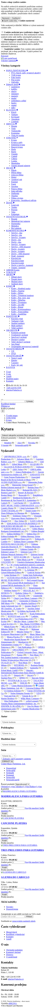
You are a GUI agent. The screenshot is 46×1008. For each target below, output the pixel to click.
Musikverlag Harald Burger (15, 639)
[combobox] (21, 722)
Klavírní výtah (17, 319)
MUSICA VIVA (32, 637)
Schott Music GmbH (9, 670)
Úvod (8, 372)
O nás (8, 374)
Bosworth (23, 495)
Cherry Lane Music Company (26, 598)
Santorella (34, 668)
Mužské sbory (17, 281)
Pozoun (14, 210)
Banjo (13, 152)
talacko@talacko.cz (16, 979)
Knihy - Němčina (18, 300)
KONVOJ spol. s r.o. (16, 616)
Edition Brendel (37, 531)
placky (14, 91)
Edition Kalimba (7, 536)
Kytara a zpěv (16, 142)
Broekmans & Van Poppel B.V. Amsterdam (18, 500)
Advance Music (23, 459)
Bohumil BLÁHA (30, 490)
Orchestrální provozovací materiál (24, 346)
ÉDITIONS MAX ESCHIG (12, 544)
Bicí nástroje (16, 228)
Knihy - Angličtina (18, 314)
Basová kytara (17, 147)
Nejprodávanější (21, 445)
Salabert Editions (17, 668)
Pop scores (15, 80)
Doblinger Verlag (20, 516)
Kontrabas (15, 133)
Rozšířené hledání (8, 404)
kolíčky (14, 89)
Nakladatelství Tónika (10, 645)
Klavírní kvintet (17, 261)
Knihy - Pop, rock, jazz (20, 298)
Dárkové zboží (12, 84)
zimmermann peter (8, 709)
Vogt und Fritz (10, 696)
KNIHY (9, 286)
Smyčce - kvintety (18, 244)
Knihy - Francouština (19, 312)
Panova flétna (16, 189)
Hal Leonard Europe (35, 580)
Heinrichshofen (35, 588)
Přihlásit (29, 917)
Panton (19, 655)
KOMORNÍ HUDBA (15, 230)
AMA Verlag (17, 469)
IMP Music (5, 603)
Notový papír (16, 358)
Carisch (4, 503)
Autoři (8, 376)
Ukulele (14, 154)
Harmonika (15, 223)
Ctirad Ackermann (27, 508)
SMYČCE (10, 124)
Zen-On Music (33, 706)
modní (13, 98)
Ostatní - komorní (18, 268)
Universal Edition (33, 688)
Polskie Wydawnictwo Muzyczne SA (16, 660)
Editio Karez (35, 526)
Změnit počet (6, 808)
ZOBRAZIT (7, 761)
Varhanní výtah (17, 321)
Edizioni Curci (26, 552)
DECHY (10, 168)
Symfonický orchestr (19, 335)
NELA (28, 645)
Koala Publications (37, 614)
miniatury (15, 94)
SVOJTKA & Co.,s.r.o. (17, 680)
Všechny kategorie (8, 61)
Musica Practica (13, 637)
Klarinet (14, 182)
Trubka (14, 207)
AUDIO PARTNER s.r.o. (11, 482)
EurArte (36, 557)
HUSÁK (22, 596)
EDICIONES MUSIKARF (12, 526)
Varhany (14, 115)
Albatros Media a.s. (26, 462)
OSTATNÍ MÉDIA (14, 349)
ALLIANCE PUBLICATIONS (17, 467)
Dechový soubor (18, 339)
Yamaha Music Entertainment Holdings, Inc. (19, 704)
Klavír (13, 112)
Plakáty (14, 360)
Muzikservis (23, 642)
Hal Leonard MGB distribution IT (21, 583)
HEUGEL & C (29, 590)
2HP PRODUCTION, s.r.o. (15, 456)
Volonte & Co (27, 696)
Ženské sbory (16, 279)
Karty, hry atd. (17, 365)
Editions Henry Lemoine (24, 541)
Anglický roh (16, 179)
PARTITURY (12, 316)
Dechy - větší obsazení (20, 254)
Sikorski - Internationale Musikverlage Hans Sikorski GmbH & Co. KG (22, 672)
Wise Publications (11, 701)
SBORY (9, 275)
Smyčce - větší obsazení (21, 247)
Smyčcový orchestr (19, 337)
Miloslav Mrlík (7, 629)
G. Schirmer (29, 570)
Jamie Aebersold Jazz (9, 606)
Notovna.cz (5, 647)
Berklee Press (33, 487)
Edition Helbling (13, 534)
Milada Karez (9, 626)
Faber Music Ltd (23, 559)
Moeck (22, 629)
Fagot (13, 184)
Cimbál (14, 156)
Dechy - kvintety (18, 251)
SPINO (22, 678)
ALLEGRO (35, 464)
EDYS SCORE (20, 557)
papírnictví (15, 87)
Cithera (14, 159)
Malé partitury (17, 326)
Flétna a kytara (17, 198)
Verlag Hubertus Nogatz (20, 693)
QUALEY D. (6, 663)
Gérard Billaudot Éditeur (11, 572)
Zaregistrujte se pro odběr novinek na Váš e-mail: (21, 914)
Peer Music (34, 655)
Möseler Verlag (23, 632)
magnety (14, 96)
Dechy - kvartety (18, 249)
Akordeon (15, 119)
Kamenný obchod (13, 952)
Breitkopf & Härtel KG (22, 498)
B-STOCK (10, 367)
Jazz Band (15, 344)
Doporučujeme (12, 909)
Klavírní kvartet (17, 263)
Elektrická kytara (18, 145)
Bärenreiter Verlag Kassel (22, 485)
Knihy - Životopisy (19, 302)
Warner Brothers (7, 698)
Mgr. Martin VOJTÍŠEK (30, 624)
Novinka (31, 443)
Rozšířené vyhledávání (15, 934)
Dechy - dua (16, 242)
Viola (13, 128)
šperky (14, 103)
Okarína (14, 196)
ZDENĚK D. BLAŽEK (11, 706)
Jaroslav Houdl (31, 606)
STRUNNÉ (11, 138)
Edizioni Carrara (7, 552)
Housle (14, 126)
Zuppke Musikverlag (30, 709)
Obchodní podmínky (14, 950)
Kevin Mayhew (7, 614)
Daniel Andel (31, 511)
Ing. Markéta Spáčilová (26, 603)
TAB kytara (16, 75)
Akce (19, 443)
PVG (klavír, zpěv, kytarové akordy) (26, 73)
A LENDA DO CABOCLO (15, 877)
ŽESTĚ (9, 203)
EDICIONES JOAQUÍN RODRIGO (22, 523)
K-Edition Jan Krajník (26, 611)
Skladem (7, 443)
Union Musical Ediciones (22, 685)
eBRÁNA (12, 1003)
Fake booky (16, 77)
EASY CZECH (36, 521)
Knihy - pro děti (17, 305)
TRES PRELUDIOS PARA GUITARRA (22, 850)
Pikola (13, 170)
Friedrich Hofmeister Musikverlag (31, 562)
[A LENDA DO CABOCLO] (13, 872)
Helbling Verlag (10, 590)
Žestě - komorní (17, 256)
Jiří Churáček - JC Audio (11, 608)
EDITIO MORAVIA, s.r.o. (15, 529)
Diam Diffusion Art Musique (12, 513)
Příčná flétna (16, 172)
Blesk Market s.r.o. (8, 490)
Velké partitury (17, 328)
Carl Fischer (18, 503)
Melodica (15, 226)
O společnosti (11, 957)
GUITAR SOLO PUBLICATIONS (21, 578)
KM (21, 614)
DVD (13, 353)
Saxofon (14, 186)
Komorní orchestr (18, 332)
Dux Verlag (19, 521)
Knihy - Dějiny (17, 293)
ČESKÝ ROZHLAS (9, 511)
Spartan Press (6, 678)
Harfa (13, 149)
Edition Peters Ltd (21, 539)
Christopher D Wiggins (28, 601)
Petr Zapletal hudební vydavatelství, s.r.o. (17, 657)
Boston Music (6, 495)
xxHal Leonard (32, 701)
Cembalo (15, 121)
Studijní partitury (18, 323)
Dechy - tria (16, 240)
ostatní (13, 105)
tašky (13, 108)
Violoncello (16, 131)
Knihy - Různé (17, 307)
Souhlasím (16, 18)
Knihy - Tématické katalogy (22, 295)
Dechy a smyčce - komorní (22, 265)
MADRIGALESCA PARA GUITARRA (22, 796)
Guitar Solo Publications (33, 575)
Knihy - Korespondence (21, 309)
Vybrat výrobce (10, 711)
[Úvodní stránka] (9, 58)
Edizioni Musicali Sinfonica (12, 554)
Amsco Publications (23, 472)
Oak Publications (25, 647)
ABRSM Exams (12, 270)
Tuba (13, 212)
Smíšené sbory (17, 284)
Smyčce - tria (16, 235)
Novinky (9, 907)
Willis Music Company (30, 698)
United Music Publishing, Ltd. (13, 764)
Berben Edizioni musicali (11, 487)
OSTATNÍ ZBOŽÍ (14, 356)
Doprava (9, 955)
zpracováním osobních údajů (23, 921)
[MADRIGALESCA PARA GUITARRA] (19, 791)
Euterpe (7, 559)
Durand (4, 521)
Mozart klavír (11, 932)
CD (12, 351)
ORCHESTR (12, 330)
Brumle (14, 219)
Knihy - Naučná (17, 291)
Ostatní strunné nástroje (20, 166)
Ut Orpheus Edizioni (12, 691)
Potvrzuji (4, 56)
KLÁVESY (11, 110)
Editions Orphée (27, 549)
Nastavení (6, 18)
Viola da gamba (17, 135)
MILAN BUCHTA (29, 626)
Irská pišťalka (16, 191)
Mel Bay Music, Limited (24, 621)
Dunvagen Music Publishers (22, 518)
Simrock (17, 675)
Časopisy (15, 363)
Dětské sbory (16, 277)
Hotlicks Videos (21, 593)
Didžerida (15, 193)
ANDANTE (35, 474)
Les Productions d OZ (24, 619)
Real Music (23, 663)
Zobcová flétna (17, 175)
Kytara (14, 140)
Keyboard (15, 117)
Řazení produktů (8, 784)
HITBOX (5, 593)
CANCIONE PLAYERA (14, 823)
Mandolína (15, 163)
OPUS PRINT (18, 650)
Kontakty (10, 381)
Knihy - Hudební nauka (20, 288)
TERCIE (23, 683)
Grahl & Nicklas (34, 572)
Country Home (7, 508)
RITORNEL (19, 665)
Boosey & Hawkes (25, 493)
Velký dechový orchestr (20, 342)
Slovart (30, 675)
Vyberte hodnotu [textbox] (9, 722)
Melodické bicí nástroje (20, 221)
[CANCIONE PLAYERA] (12, 818)
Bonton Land (6, 493)
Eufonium (15, 214)
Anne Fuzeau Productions (14, 477)
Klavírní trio (16, 258)
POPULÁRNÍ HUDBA (16, 70)
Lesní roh (15, 205)
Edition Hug (32, 534)
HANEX (18, 588)
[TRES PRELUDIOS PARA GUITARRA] (19, 845)
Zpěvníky (15, 82)
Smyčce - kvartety (18, 237)
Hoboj (13, 177)
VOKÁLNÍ (11, 272)
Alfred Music (17, 464)
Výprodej (5, 445)
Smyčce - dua (16, 233)
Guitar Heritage (10, 575)
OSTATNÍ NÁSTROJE (16, 217)
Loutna (14, 161)
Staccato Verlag (38, 678)
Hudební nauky (12, 379)
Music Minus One (37, 634)
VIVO (39, 693)
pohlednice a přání (18, 101)
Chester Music (7, 601)
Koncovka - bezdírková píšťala (23, 200)
